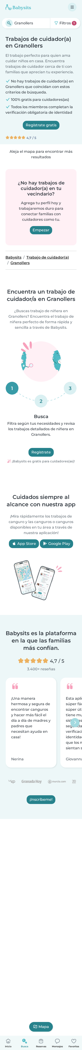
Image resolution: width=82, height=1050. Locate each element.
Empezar (41, 230)
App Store (26, 543)
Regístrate (41, 452)
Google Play (58, 543)
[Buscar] (9, 23)
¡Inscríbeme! (41, 800)
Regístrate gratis (41, 125)
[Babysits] (18, 7)
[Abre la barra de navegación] (72, 7)
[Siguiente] (74, 722)
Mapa (43, 1027)
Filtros (67, 23)
